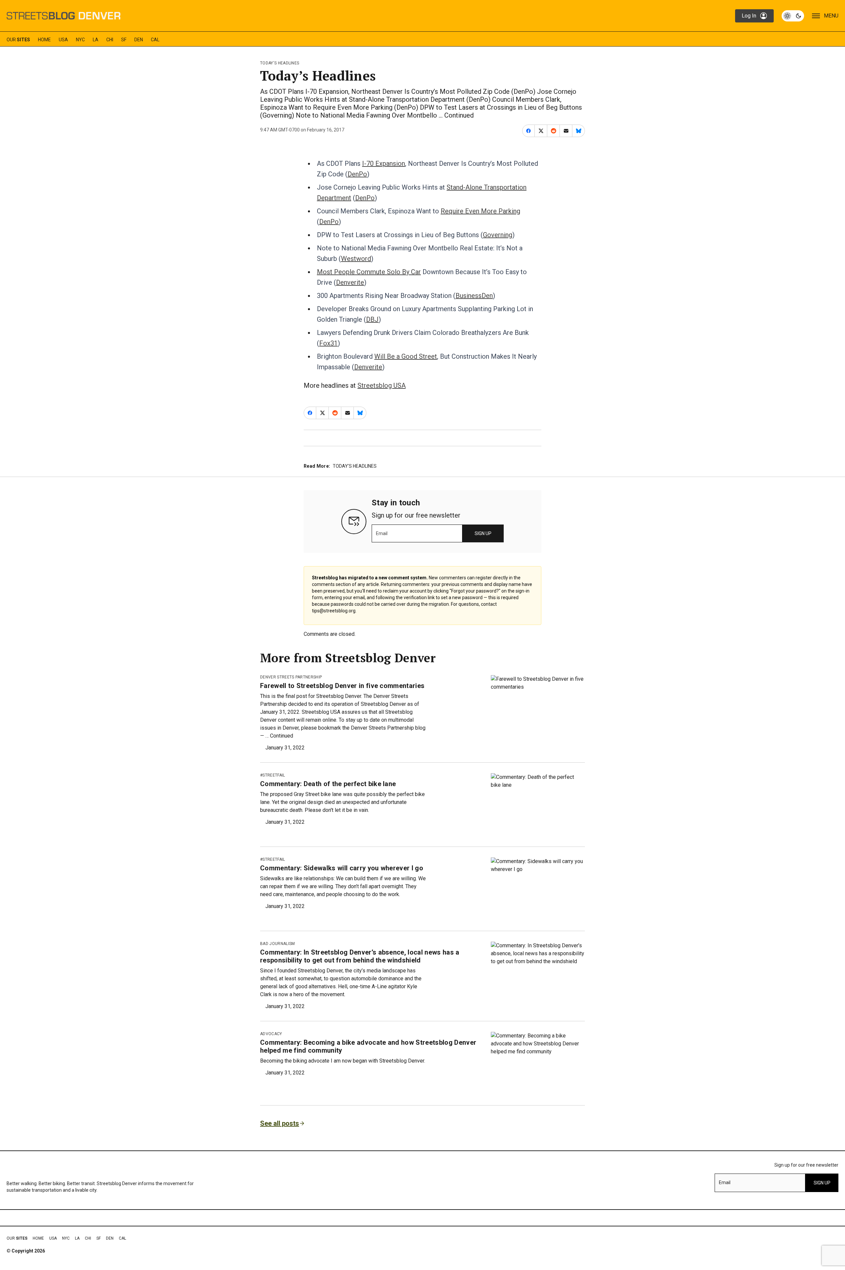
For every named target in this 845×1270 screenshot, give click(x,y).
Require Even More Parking (480, 211)
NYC (80, 39)
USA (63, 39)
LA (95, 39)
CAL (155, 39)
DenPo (357, 174)
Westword (356, 259)
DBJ (372, 319)
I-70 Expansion (383, 163)
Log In (749, 16)
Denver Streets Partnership (291, 677)
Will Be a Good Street (405, 356)
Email (382, 533)
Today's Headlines (279, 63)
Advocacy (271, 1034)
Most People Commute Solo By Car (369, 272)
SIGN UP (483, 533)
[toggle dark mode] (793, 15)
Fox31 (328, 343)
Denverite (350, 282)
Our (18, 39)
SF (123, 39)
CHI (109, 39)
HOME (44, 39)
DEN (138, 39)
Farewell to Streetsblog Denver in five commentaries (342, 686)
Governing (497, 235)
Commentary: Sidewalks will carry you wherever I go (341, 868)
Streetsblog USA (381, 385)
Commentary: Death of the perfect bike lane (328, 784)
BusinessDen (474, 296)
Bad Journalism (277, 944)
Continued (459, 115)
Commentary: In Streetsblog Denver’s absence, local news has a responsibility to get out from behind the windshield (359, 956)
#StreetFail (272, 775)
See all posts (279, 1123)
